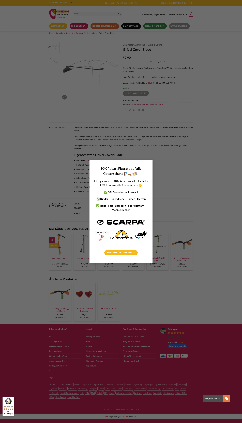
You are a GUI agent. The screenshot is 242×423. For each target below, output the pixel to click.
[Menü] (12, 398)
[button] (226, 398)
